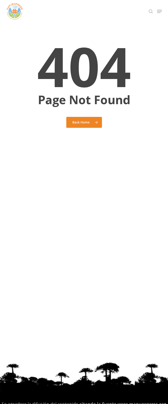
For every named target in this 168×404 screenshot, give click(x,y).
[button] (159, 11)
